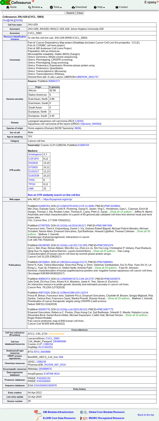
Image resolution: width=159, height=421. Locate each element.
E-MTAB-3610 (52, 373)
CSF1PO (34, 158)
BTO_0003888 (42, 351)
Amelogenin (35, 154)
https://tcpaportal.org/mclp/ (57, 199)
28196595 (44, 245)
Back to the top (146, 415)
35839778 (44, 309)
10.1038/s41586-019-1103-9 (72, 292)
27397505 (44, 225)
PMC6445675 (112, 279)
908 (61, 357)
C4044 (79, 121)
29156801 (44, 262)
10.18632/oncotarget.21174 (72, 262)
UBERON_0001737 (87, 77)
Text (5, 20)
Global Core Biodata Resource (107, 412)
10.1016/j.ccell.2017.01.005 (72, 245)
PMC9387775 (105, 309)
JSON (18, 20)
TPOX (32, 184)
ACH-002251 (45, 347)
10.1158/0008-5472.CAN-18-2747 (75, 279)
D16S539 (34, 175)
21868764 (83, 145)
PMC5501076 (105, 245)
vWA (31, 188)
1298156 (48, 344)
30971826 (44, 292)
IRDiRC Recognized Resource (106, 418)
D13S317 (34, 171)
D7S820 (33, 167)
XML (11, 20)
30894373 (54, 81)
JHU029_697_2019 (55, 364)
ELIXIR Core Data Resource (59, 418)
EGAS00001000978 (45, 385)
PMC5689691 (105, 262)
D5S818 (33, 163)
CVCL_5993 (52, 338)
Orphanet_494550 (90, 124)
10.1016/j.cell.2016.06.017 (71, 225)
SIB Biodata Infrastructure (58, 412)
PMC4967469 (104, 225)
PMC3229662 (112, 206)
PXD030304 (43, 381)
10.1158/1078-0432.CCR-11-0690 (75, 206)
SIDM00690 (59, 341)
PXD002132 (43, 378)
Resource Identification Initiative (15, 38)
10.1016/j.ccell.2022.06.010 (72, 309)
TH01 (32, 180)
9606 (77, 128)
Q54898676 (45, 369)
